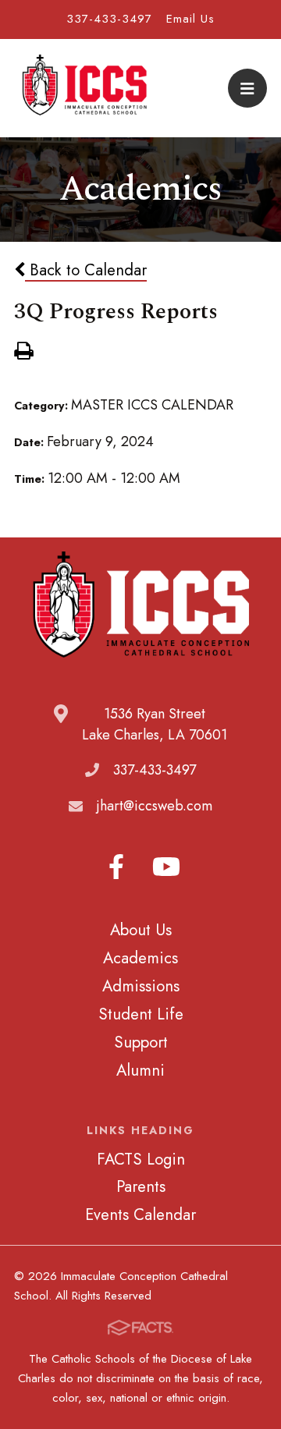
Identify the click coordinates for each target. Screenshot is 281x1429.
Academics (140, 958)
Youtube (166, 866)
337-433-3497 (109, 18)
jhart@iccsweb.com (154, 806)
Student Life (140, 1014)
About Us (141, 929)
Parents (140, 1186)
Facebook (116, 866)
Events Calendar (140, 1214)
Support (141, 1042)
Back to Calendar (86, 270)
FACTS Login (141, 1159)
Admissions (141, 986)
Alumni (140, 1070)
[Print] (23, 352)
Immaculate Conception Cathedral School (84, 88)
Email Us (190, 18)
